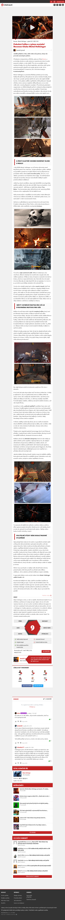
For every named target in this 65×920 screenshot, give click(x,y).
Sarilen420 (19, 726)
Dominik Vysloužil (20, 50)
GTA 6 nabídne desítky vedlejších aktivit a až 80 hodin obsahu (34, 849)
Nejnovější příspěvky (29, 896)
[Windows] (20, 778)
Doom (44, 59)
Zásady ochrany (18, 895)
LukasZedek (20, 860)
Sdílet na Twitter (38, 686)
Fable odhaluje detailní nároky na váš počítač (39, 855)
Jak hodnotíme (46, 651)
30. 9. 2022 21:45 (32, 41)
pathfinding (20, 848)
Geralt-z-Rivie (21, 855)
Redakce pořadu (5, 898)
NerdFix (3, 903)
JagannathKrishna (22, 842)
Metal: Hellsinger (22, 41)
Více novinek (33, 832)
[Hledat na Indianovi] (54, 5)
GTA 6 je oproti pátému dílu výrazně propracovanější (39, 866)
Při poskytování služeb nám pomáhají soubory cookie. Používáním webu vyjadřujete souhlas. (24, 910)
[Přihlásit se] (63, 5)
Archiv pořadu (4, 895)
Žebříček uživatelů (31, 899)
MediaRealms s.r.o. (6, 912)
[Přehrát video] (32, 27)
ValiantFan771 (20, 747)
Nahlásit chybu (46, 595)
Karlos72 (20, 866)
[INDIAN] (6, 5)
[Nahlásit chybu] (16, 914)
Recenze (15, 41)
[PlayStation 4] (21, 778)
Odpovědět (24, 721)
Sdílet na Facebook (27, 686)
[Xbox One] (23, 778)
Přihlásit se (32, 707)
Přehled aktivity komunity (32, 876)
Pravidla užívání (18, 898)
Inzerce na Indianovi (19, 903)
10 (50, 761)
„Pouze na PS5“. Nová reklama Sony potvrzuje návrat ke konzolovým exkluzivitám (33, 842)
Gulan (18, 713)
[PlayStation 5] (27, 778)
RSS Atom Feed (5, 900)
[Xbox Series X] (25, 778)
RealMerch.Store (60, 1)
